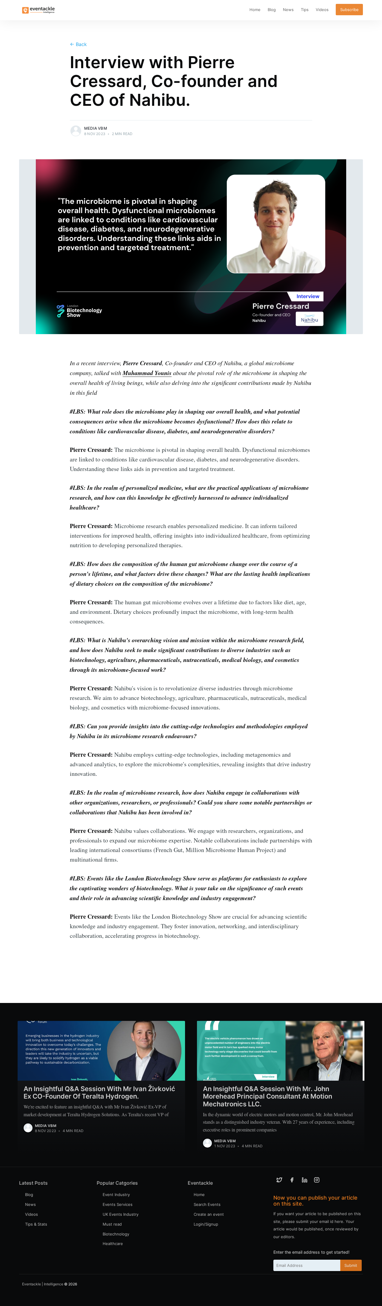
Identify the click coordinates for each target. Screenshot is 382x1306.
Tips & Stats (36, 1224)
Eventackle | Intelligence (42, 1284)
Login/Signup (206, 1224)
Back (78, 44)
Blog (272, 9)
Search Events (207, 1204)
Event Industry (116, 1194)
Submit (350, 1265)
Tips (305, 9)
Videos (322, 9)
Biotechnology (116, 1234)
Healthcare (113, 1243)
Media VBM (95, 128)
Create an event (209, 1214)
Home (255, 9)
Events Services (118, 1204)
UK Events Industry (120, 1214)
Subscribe (349, 9)
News (288, 9)
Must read (112, 1224)
